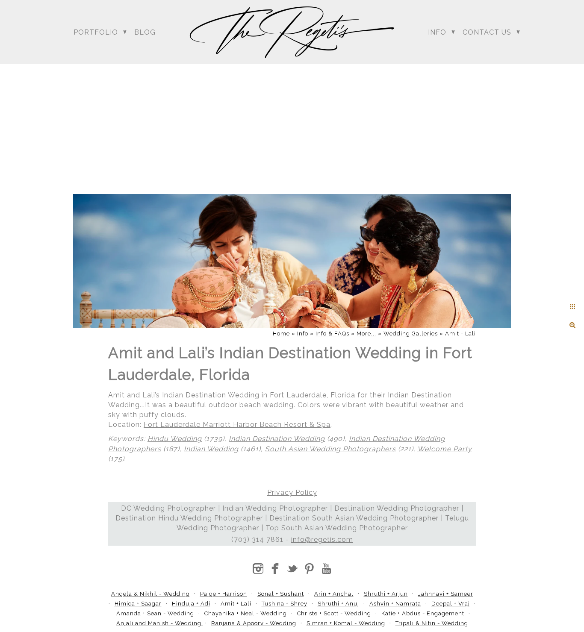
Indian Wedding (211, 449)
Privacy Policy (292, 492)
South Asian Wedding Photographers (330, 449)
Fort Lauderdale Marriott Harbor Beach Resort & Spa (237, 424)
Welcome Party (444, 449)
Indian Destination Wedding (277, 439)
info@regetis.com (322, 539)
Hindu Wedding (174, 439)
